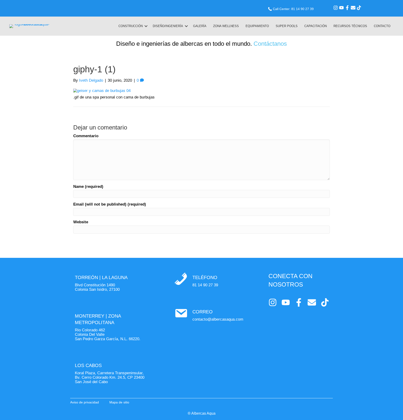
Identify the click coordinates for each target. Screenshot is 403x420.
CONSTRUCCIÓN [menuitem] (130, 26)
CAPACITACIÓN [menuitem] (315, 26)
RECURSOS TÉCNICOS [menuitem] (350, 26)
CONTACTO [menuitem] (382, 26)
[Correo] (353, 7)
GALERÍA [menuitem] (199, 26)
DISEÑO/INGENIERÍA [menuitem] (168, 26)
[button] (146, 26)
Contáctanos (270, 43)
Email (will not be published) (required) (109, 204)
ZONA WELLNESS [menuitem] (226, 26)
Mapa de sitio (119, 402)
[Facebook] (347, 7)
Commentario (85, 136)
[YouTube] (341, 7)
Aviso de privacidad (84, 402)
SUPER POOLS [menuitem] (287, 26)
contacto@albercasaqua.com (217, 319)
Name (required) (88, 187)
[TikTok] (359, 7)
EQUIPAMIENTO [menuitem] (257, 26)
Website (80, 222)
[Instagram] (335, 7)
